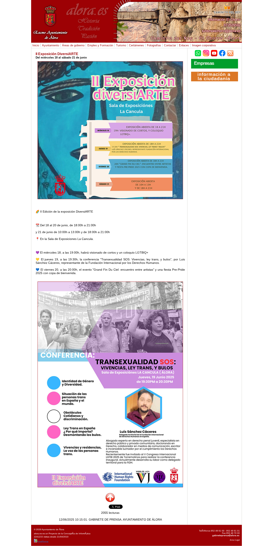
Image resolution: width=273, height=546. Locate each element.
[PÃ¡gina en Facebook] (222, 52)
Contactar (169, 45)
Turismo (120, 45)
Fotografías (153, 45)
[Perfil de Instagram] (206, 52)
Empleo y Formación (99, 45)
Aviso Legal (235, 540)
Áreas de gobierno (72, 45)
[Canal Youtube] (214, 52)
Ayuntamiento (50, 45)
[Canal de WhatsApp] (198, 52)
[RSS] (230, 52)
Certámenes (136, 45)
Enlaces (184, 45)
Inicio (35, 45)
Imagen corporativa (204, 45)
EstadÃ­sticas (42, 542)
